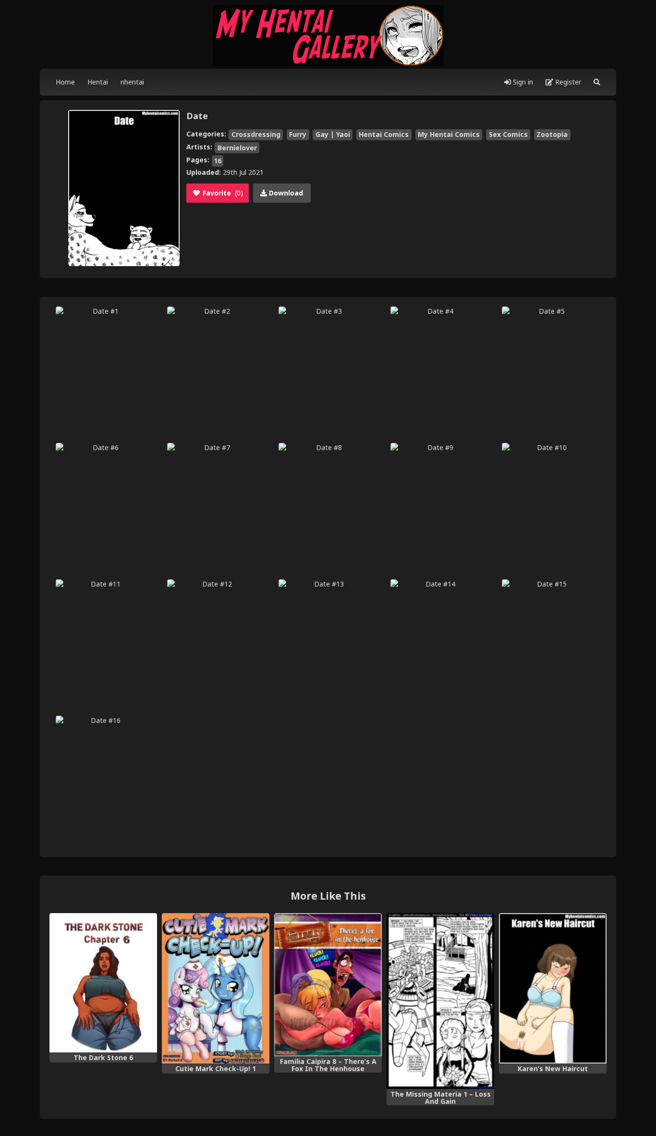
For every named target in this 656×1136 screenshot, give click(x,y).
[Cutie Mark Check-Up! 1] (215, 988)
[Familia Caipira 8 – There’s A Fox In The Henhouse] (328, 985)
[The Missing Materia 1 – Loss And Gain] (440, 1001)
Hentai (97, 81)
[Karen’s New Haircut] (553, 988)
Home (65, 81)
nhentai (132, 81)
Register (567, 81)
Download (285, 192)
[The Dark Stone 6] (103, 982)
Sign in (522, 81)
